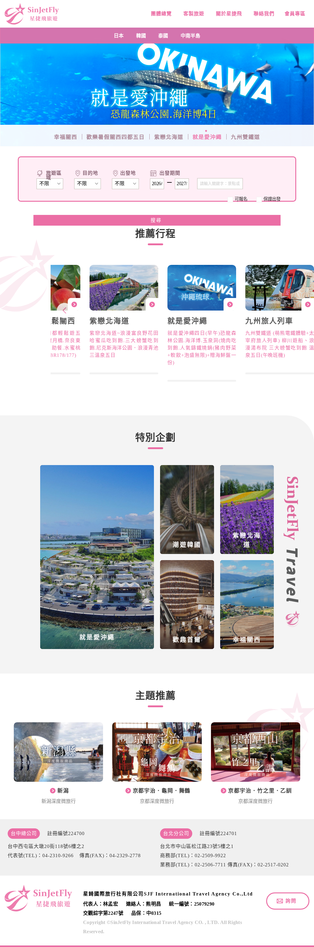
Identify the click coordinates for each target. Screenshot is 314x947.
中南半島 (190, 35)
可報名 (241, 199)
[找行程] (157, 220)
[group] (124, 319)
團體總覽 (160, 13)
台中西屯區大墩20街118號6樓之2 (46, 846)
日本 (119, 35)
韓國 (141, 35)
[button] (64, 310)
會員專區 (294, 13)
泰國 (163, 35)
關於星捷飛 (228, 13)
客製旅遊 (193, 13)
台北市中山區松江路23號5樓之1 (197, 846)
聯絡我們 (263, 13)
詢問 (291, 900)
